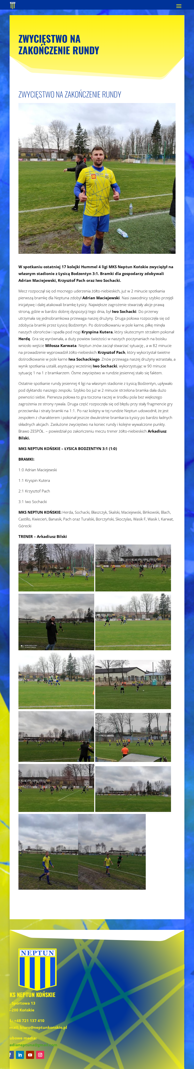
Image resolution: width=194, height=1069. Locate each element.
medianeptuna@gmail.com (31, 1044)
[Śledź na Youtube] (30, 1055)
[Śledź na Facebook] (10, 1055)
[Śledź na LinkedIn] (20, 1055)
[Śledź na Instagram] (40, 1055)
